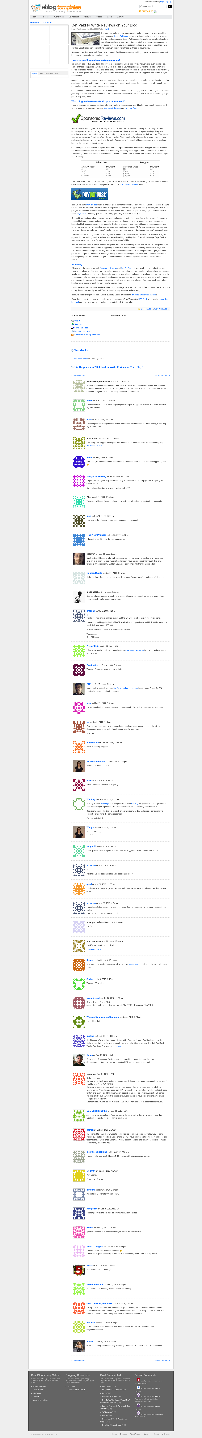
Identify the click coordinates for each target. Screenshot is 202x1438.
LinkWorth (37, 1393)
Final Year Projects (96, 535)
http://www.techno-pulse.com (125, 688)
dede (89, 419)
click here (117, 1046)
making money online (134, 650)
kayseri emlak (94, 998)
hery (89, 703)
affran (90, 400)
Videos (99, 17)
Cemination (92, 665)
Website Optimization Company (103, 1017)
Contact (146, 1434)
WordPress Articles (161, 309)
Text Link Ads (38, 1390)
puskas (90, 1036)
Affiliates (87, 17)
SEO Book (71, 1386)
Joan (89, 780)
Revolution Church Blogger (112, 1425)
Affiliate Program (140, 1383)
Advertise (121, 17)
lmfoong (91, 611)
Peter (89, 457)
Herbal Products (95, 1284)
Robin (90, 1055)
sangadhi (91, 846)
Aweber (36, 1396)
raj (88, 722)
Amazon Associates (40, 1400)
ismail (90, 1265)
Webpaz (91, 827)
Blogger (46, 17)
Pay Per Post (130, 108)
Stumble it (78, 324)
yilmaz (90, 1227)
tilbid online (93, 742)
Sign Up (168, 2)
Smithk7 (91, 1322)
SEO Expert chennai (97, 1111)
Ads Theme (106, 1386)
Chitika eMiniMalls (39, 1386)
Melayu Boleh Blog (96, 476)
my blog (134, 803)
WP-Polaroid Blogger (109, 1396)
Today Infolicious (94, 950)
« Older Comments (78, 375)
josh (89, 516)
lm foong (91, 865)
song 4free (92, 1208)
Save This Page (81, 328)
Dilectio (105, 1415)
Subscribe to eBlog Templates (87, 335)
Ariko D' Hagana (95, 1246)
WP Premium (107, 1412)
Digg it (77, 321)
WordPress (59, 17)
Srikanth (91, 1170)
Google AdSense (120, 36)
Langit (104, 1393)
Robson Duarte (94, 573)
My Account (74, 17)
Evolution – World (94, 445)
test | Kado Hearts (81, 359)
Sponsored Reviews (112, 108)
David (107, 29)
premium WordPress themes (144, 295)
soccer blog (133, 964)
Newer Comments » (162, 375)
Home (35, 17)
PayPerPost (91, 205)
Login (162, 2)
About (109, 17)
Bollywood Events (96, 761)
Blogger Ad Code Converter (112, 1390)
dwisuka (91, 1189)
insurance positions (97, 1152)
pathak (90, 1129)
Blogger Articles (147, 309)
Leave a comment (82, 331)
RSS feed (142, 299)
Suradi (90, 1341)
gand (89, 884)
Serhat (90, 979)
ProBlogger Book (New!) (76, 1390)
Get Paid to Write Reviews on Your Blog (104, 25)
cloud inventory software (99, 1303)
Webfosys (92, 799)
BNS (89, 684)
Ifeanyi (90, 960)
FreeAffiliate (93, 646)
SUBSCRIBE (147, 11)
